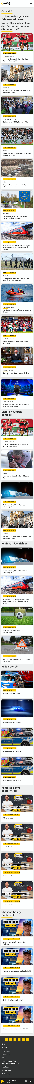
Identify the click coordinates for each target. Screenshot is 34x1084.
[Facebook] (10, 1039)
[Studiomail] (23, 1039)
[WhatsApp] (6, 1039)
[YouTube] (19, 1039)
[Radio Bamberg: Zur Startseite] (14, 3)
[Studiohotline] (27, 1039)
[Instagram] (15, 1039)
